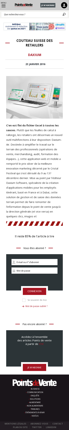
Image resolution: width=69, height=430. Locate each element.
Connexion (34, 291)
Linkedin (51, 427)
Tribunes (35, 409)
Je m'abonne (47, 5)
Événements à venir (35, 412)
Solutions (35, 399)
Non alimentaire (35, 405)
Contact (57, 423)
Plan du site (20, 427)
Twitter (37, 427)
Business (35, 389)
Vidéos (35, 416)
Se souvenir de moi (37, 300)
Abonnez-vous (39, 423)
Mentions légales (15, 423)
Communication (35, 392)
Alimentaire (35, 402)
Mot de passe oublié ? (36, 306)
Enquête (35, 395)
